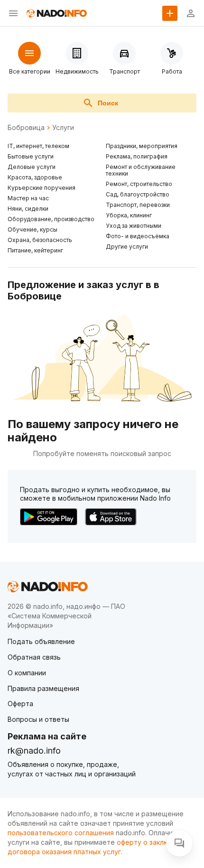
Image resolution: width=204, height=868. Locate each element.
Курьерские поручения (41, 187)
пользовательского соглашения (61, 833)
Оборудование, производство (51, 219)
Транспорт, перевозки (138, 204)
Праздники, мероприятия (141, 145)
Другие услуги (127, 246)
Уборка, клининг (129, 215)
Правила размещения (43, 688)
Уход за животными (133, 225)
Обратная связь (34, 657)
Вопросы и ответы (38, 719)
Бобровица (26, 127)
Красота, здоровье (35, 177)
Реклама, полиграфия (136, 156)
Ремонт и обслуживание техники (141, 170)
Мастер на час (28, 198)
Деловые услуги (32, 166)
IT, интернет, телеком (38, 145)
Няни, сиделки (28, 208)
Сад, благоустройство (137, 194)
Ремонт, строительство (139, 183)
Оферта (20, 704)
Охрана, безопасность (40, 239)
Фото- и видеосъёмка (137, 236)
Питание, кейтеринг (35, 250)
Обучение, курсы (32, 229)
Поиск (108, 103)
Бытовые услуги (31, 156)
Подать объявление (41, 641)
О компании (27, 673)
